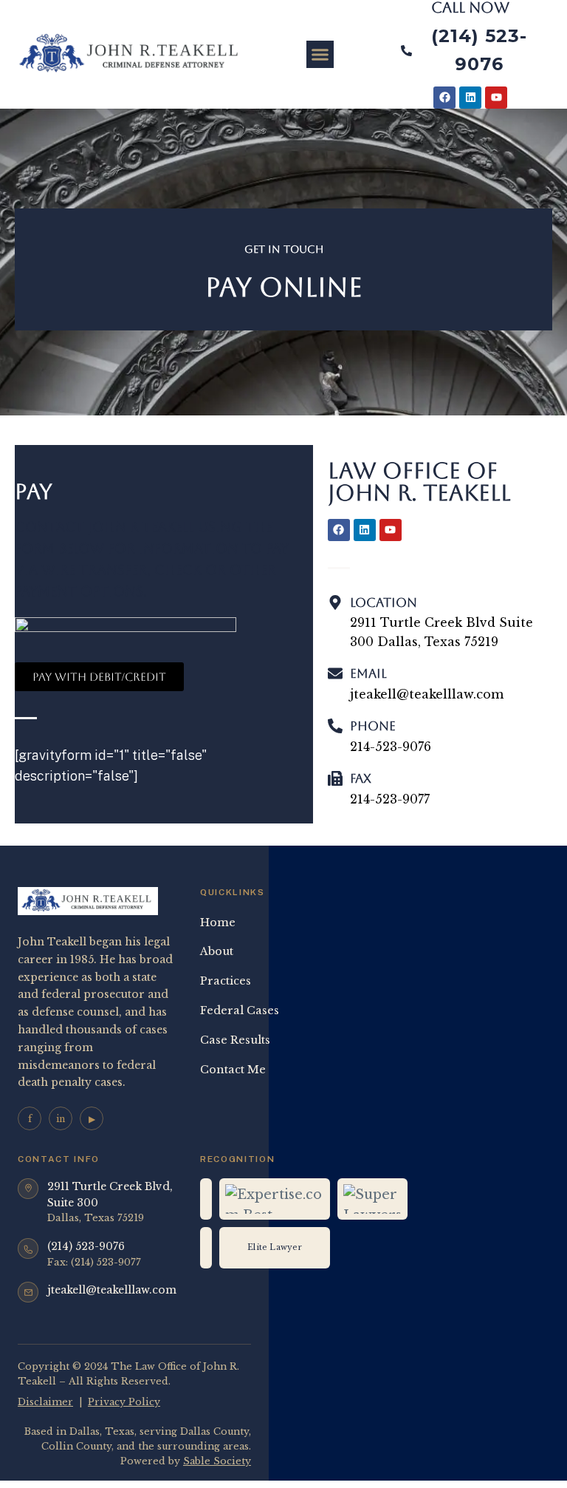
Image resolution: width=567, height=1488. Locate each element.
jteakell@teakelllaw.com (111, 1290)
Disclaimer (45, 1401)
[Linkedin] (470, 97)
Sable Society (217, 1461)
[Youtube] (496, 97)
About (216, 951)
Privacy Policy (124, 1401)
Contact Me (233, 1069)
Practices (225, 981)
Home (218, 922)
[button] (320, 55)
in (60, 1118)
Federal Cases (239, 1010)
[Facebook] (444, 97)
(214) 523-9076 (86, 1246)
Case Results (235, 1040)
